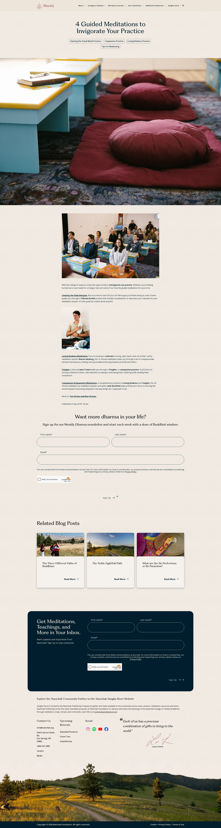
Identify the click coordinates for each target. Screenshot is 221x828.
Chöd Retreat (66, 741)
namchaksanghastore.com (105, 712)
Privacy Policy (130, 471)
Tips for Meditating (110, 46)
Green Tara (65, 736)
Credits (153, 824)
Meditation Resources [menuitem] (154, 5)
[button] (183, 5)
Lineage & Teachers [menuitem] (95, 5)
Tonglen (66, 369)
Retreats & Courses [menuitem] (116, 5)
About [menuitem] (80, 5)
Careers (40, 751)
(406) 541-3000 (43, 746)
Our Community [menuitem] (134, 5)
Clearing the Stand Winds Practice (85, 41)
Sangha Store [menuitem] (173, 5)
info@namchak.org (45, 727)
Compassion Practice (114, 41)
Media (39, 755)
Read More (69, 579)
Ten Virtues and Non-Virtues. (83, 396)
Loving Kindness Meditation (75, 356)
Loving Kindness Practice (139, 41)
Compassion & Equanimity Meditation (79, 383)
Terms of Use (178, 824)
